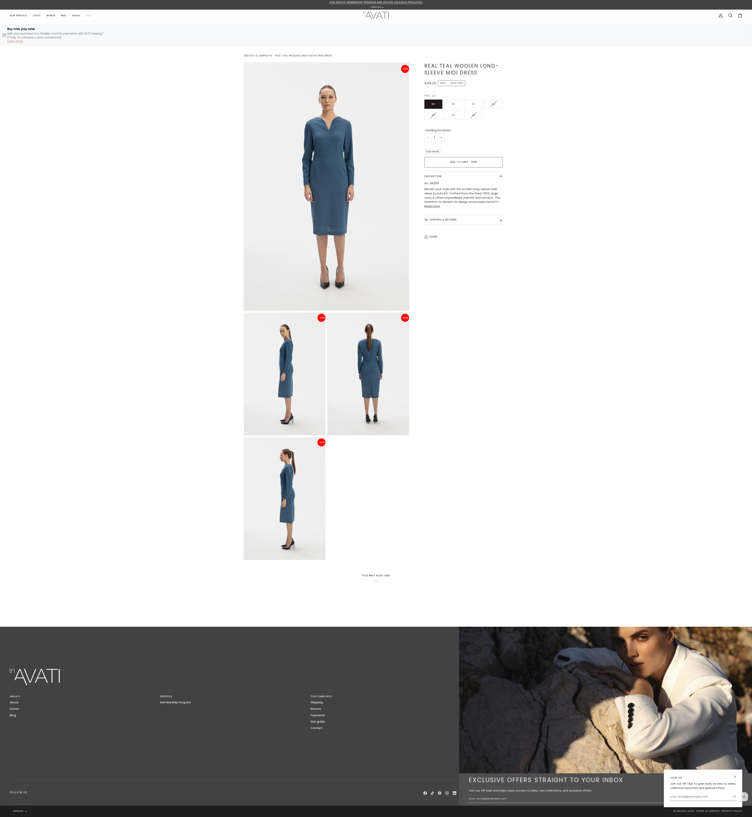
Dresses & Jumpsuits (258, 55)
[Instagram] (447, 793)
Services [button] (166, 696)
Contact (317, 728)
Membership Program (175, 702)
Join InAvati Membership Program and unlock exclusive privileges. (376, 2)
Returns (316, 709)
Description (433, 176)
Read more (432, 206)
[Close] (736, 777)
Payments (318, 715)
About (14, 702)
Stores (14, 709)
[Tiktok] (432, 793)
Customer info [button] (321, 696)
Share (433, 236)
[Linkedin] (454, 793)
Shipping (317, 702)
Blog (13, 715)
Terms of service (708, 811)
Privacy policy (732, 811)
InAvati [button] (15, 696)
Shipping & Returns (443, 219)
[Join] (732, 796)
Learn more (15, 41)
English (376, 7)
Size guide (432, 151)
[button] (50, 15)
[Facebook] (425, 793)
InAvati (681, 811)
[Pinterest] (439, 793)
